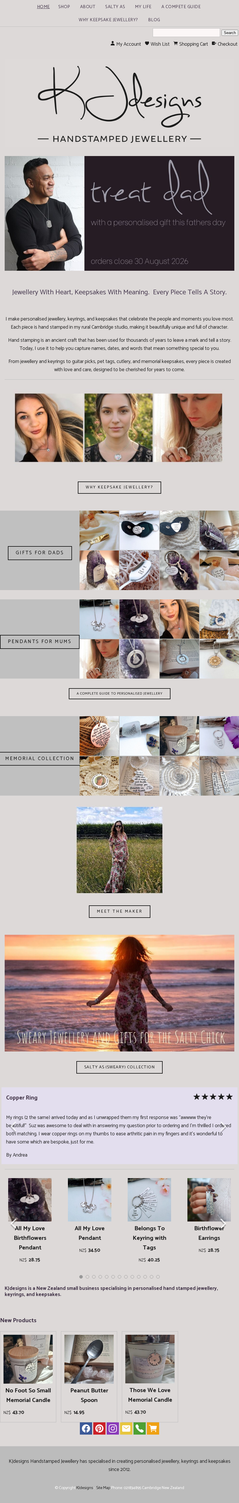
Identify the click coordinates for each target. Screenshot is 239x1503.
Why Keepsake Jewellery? (108, 20)
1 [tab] (81, 1276)
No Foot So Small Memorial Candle (28, 1395)
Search (230, 33)
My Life (143, 6)
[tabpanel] (30, 1222)
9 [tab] (132, 1276)
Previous (15, 1127)
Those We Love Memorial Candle (150, 1395)
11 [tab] (145, 1276)
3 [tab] (93, 1276)
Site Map (103, 1487)
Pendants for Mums (40, 642)
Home (43, 6)
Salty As (115, 6)
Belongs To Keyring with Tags (149, 1238)
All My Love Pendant (90, 1233)
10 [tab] (138, 1276)
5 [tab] (106, 1276)
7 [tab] (119, 1276)
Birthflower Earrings (209, 1233)
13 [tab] (158, 1276)
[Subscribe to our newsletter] (126, 1430)
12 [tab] (151, 1276)
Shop (64, 6)
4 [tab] (100, 1276)
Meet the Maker (120, 911)
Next (223, 1127)
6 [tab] (113, 1276)
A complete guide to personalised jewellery (120, 693)
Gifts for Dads (40, 553)
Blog (154, 20)
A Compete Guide (181, 6)
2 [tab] (87, 1276)
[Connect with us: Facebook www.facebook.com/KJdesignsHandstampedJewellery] (86, 1430)
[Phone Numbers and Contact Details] (139, 1430)
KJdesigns (84, 1487)
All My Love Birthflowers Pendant (30, 1238)
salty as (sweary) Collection (119, 1067)
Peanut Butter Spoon (89, 1395)
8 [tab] (125, 1276)
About (88, 6)
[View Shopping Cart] (153, 1430)
